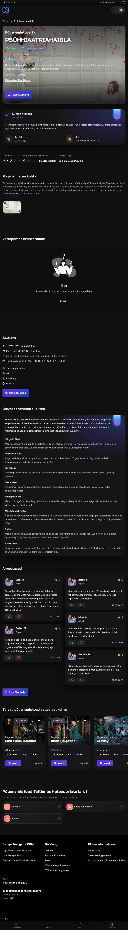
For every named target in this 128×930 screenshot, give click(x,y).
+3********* (12, 346)
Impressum (94, 850)
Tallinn (5, 21)
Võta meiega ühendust (58, 865)
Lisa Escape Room (12, 855)
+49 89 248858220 (109, 2)
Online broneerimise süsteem (19, 860)
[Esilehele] (5, 10)
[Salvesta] (32, 720)
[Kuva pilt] (12, 207)
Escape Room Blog (55, 855)
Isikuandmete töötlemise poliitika (106, 860)
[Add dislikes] (18, 616)
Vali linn (49, 850)
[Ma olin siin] (39, 720)
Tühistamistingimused (57, 870)
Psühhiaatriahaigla (24, 21)
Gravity (102, 741)
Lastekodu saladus (20, 741)
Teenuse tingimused (99, 855)
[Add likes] (9, 616)
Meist (48, 860)
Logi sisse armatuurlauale (17, 850)
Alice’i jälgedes (63, 741)
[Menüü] (118, 10)
